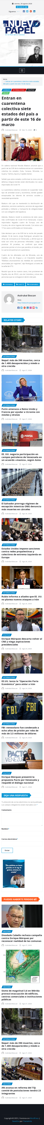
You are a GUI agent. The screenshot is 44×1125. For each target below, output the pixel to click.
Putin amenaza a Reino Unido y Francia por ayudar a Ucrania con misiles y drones (21, 411)
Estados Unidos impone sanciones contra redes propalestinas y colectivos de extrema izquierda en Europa (21, 553)
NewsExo (15, 1121)
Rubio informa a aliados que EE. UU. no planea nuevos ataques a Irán (22, 598)
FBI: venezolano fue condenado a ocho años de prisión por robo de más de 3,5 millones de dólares (20, 730)
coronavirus (9, 284)
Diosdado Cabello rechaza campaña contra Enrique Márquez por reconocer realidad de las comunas (22, 938)
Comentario (6, 810)
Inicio (5, 79)
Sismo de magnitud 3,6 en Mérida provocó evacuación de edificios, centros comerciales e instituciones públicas (22, 995)
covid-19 (21, 284)
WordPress (34, 1118)
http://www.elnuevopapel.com (28, 303)
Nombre (5, 829)
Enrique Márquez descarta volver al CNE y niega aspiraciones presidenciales (22, 641)
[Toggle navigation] (22, 70)
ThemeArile (27, 1121)
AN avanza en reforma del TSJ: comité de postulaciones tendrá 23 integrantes (21, 1090)
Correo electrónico (10, 839)
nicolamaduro (33, 284)
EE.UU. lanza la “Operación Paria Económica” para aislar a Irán (20, 683)
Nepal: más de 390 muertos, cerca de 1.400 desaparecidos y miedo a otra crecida (21, 363)
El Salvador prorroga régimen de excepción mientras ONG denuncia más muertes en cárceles (21, 506)
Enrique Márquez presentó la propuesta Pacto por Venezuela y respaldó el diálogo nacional (20, 779)
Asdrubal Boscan (11, 130)
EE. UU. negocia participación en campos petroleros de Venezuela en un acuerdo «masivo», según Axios (22, 457)
